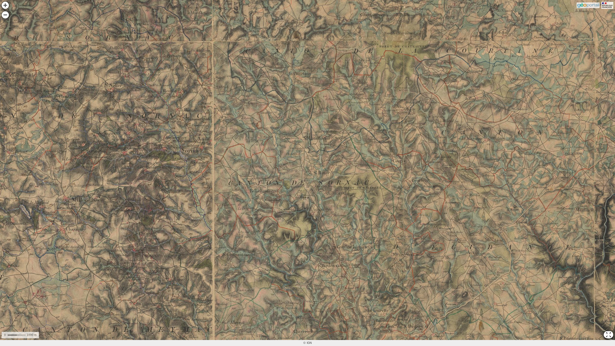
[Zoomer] (5, 5)
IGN (309, 343)
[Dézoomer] (5, 15)
